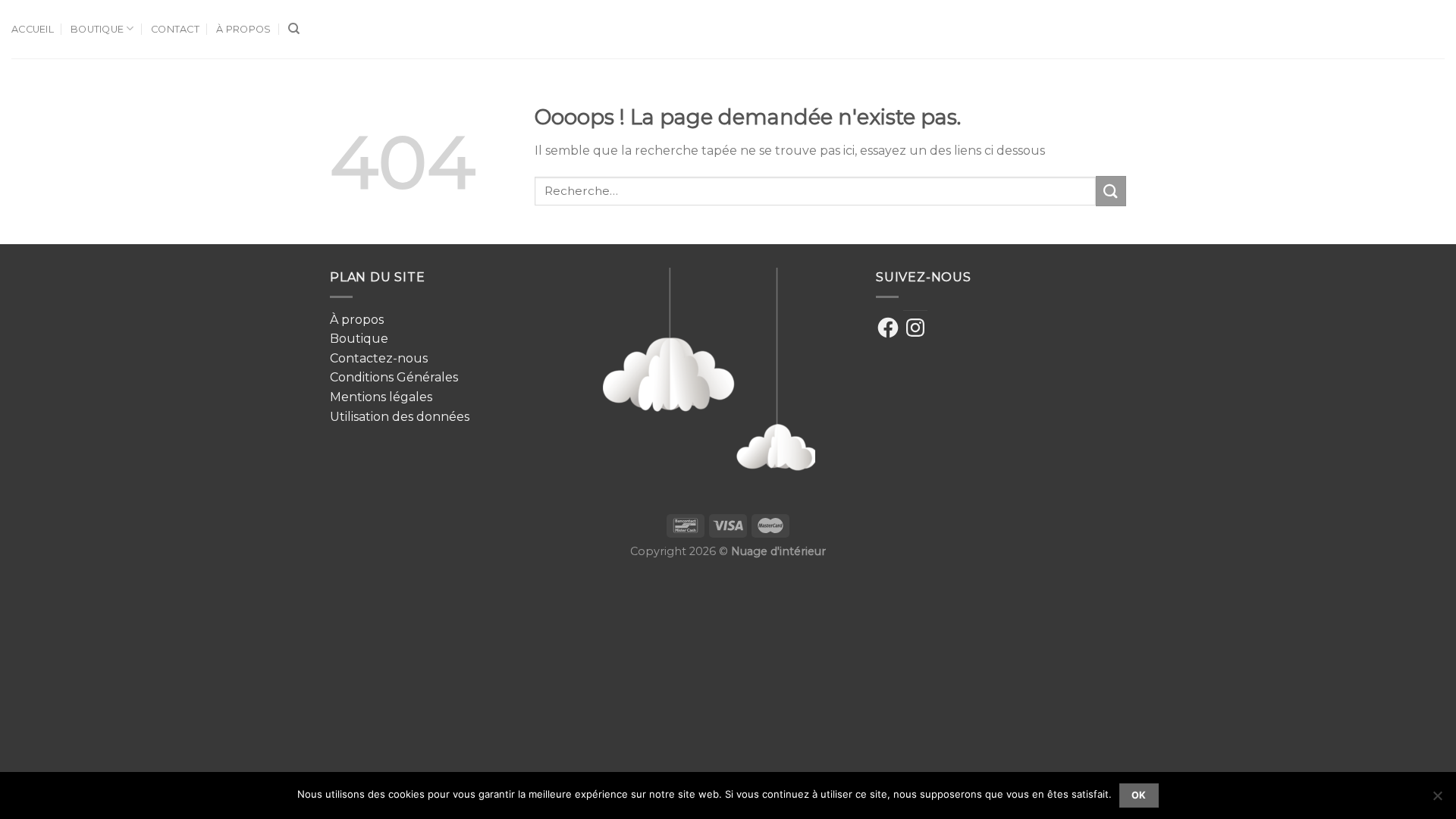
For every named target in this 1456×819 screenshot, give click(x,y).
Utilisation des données (399, 417)
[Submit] (1111, 191)
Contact (175, 29)
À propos (243, 29)
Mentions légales (381, 397)
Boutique (97, 29)
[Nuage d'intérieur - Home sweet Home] (728, 29)
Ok (1139, 795)
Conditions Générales (394, 377)
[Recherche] (294, 28)
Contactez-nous (379, 358)
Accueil (32, 29)
